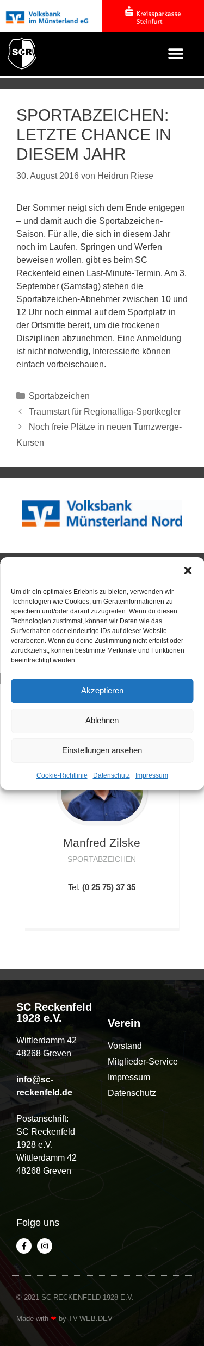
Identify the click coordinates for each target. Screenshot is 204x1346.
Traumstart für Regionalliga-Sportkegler (105, 411)
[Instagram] (44, 1246)
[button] (187, 570)
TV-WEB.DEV (91, 1318)
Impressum (151, 775)
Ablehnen (102, 720)
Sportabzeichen (59, 395)
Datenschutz (111, 775)
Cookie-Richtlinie (62, 775)
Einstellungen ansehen (102, 750)
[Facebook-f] (24, 1246)
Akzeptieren (102, 690)
